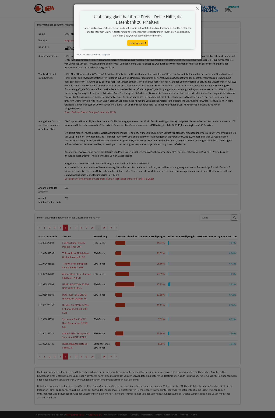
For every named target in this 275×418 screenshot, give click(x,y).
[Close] (197, 8)
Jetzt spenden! (137, 43)
